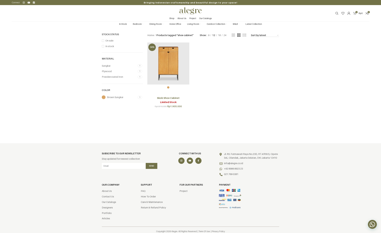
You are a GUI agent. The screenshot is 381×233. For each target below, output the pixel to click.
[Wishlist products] (343, 13)
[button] (372, 224)
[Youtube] (29, 2)
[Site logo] (190, 10)
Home (150, 35)
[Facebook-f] (198, 161)
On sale (109, 40)
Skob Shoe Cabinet (168, 97)
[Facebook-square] (34, 2)
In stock (109, 46)
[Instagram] (24, 2)
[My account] (349, 13)
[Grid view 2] (233, 35)
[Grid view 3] (239, 35)
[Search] (337, 13)
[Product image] (168, 63)
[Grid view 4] (244, 35)
